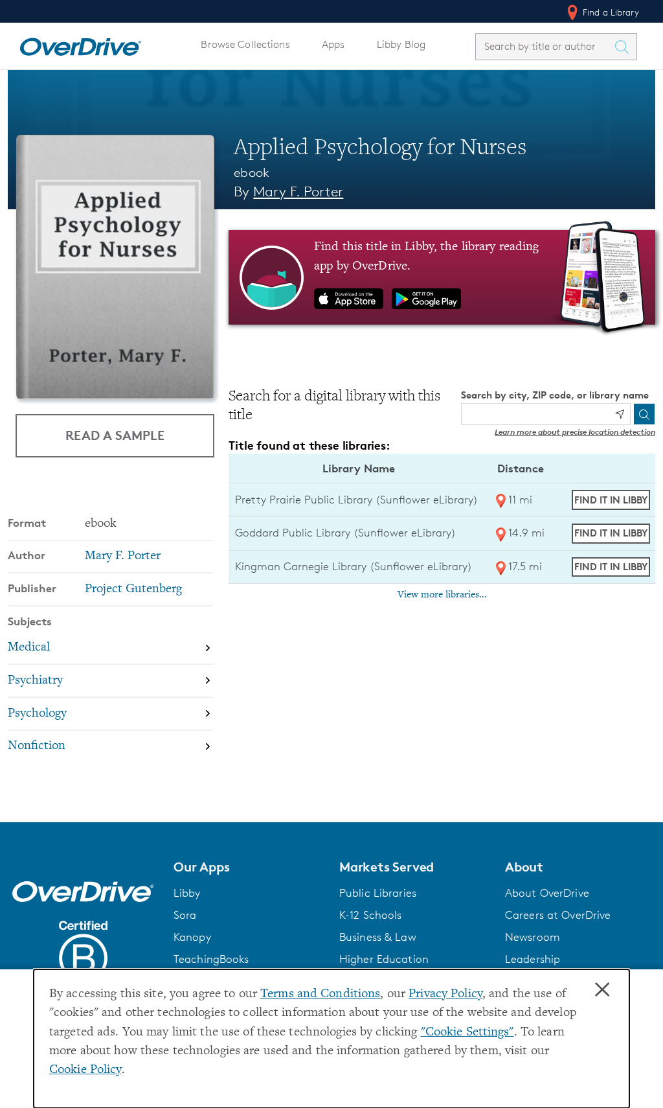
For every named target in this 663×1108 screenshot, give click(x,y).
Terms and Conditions (320, 994)
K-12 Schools (370, 914)
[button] (249, 867)
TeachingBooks (211, 958)
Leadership (532, 958)
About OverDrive (547, 892)
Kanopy (192, 936)
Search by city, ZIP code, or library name (555, 395)
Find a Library (609, 11)
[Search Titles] (624, 47)
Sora (185, 914)
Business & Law (377, 936)
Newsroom (532, 936)
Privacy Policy (445, 994)
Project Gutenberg (133, 589)
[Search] (644, 414)
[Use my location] (619, 414)
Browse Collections (245, 44)
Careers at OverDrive (558, 914)
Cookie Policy (85, 1070)
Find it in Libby (610, 500)
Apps (333, 44)
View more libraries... (442, 595)
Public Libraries (377, 892)
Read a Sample (114, 435)
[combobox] (544, 46)
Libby (187, 892)
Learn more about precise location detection (575, 432)
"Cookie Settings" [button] (467, 1032)
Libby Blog (401, 44)
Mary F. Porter (298, 191)
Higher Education (384, 958)
